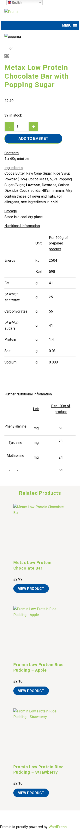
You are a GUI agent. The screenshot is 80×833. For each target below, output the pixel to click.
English (16, 2)
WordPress (58, 827)
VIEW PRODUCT (31, 589)
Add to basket (33, 138)
